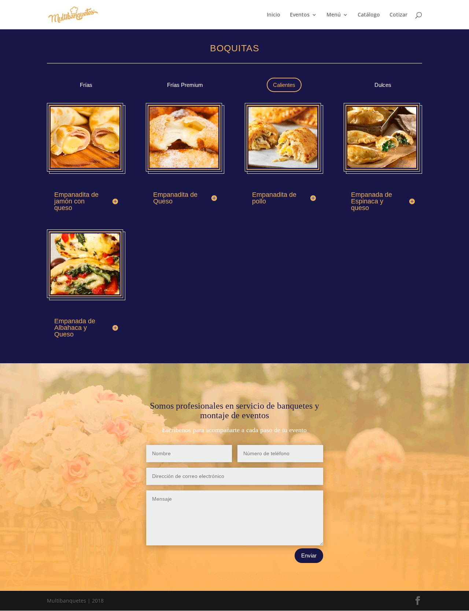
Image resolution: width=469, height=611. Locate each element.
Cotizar (398, 15)
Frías (86, 85)
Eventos (300, 15)
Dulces (382, 85)
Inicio (273, 15)
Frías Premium (185, 85)
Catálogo (369, 15)
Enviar (309, 555)
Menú (333, 15)
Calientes (284, 85)
